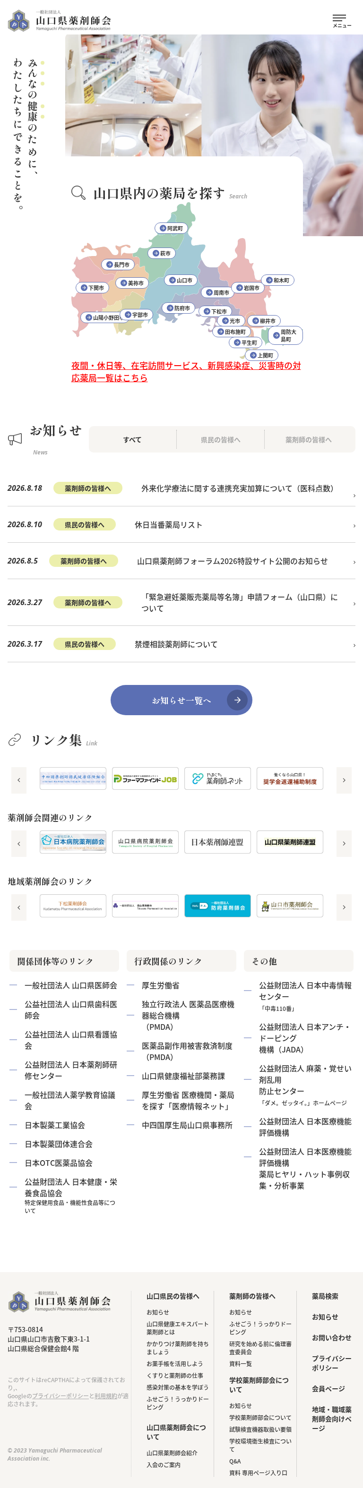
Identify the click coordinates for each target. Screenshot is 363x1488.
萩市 (165, 253)
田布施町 (235, 331)
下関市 (96, 287)
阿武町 (175, 228)
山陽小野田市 (108, 317)
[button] (18, 780)
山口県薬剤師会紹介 (172, 1453)
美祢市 (136, 283)
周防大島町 (288, 335)
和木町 (281, 280)
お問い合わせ (332, 1337)
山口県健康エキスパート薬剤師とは (178, 1328)
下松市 (219, 311)
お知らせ (158, 1312)
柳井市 (268, 321)
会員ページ (328, 1388)
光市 (235, 321)
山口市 (184, 280)
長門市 (122, 264)
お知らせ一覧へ (181, 700)
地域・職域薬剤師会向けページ (332, 1418)
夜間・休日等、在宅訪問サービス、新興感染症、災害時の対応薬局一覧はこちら (186, 371)
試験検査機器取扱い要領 (260, 1429)
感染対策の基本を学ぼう (178, 1387)
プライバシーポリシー (60, 1396)
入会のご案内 (164, 1465)
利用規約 (106, 1396)
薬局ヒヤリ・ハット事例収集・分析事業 (305, 1168)
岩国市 (251, 287)
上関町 (265, 355)
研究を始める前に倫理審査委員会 (260, 1348)
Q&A (235, 1461)
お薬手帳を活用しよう (175, 1364)
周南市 (221, 292)
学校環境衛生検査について (260, 1445)
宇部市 (140, 314)
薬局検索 (325, 1295)
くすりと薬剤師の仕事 (175, 1375)
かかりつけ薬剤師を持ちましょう (178, 1348)
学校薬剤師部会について (260, 1417)
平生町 (249, 342)
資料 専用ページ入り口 (258, 1473)
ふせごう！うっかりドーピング (178, 1403)
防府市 (182, 308)
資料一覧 (240, 1364)
